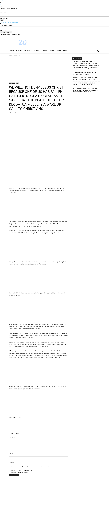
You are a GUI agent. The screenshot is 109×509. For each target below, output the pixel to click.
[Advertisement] (38, 70)
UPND (17, 83)
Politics (15, 55)
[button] (98, 51)
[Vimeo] (97, 36)
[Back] (0, 4)
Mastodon (3, 1)
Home (10, 55)
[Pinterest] (18, 116)
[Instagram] (92, 36)
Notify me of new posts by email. (19, 472)
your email (3, 30)
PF (14, 83)
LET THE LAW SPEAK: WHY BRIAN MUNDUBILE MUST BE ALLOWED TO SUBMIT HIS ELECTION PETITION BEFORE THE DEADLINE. (85, 90)
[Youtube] (99, 36)
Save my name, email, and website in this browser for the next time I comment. (33, 467)
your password (4, 18)
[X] (94, 36)
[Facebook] (90, 36)
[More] (26, 116)
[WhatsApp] (22, 116)
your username (4, 12)
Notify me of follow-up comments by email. (22, 470)
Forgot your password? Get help (9, 22)
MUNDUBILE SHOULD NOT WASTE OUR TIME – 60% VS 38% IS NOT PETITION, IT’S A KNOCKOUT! (86, 78)
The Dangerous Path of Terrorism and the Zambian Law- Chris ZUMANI (85, 73)
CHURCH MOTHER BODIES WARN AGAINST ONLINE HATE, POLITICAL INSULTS (84, 84)
